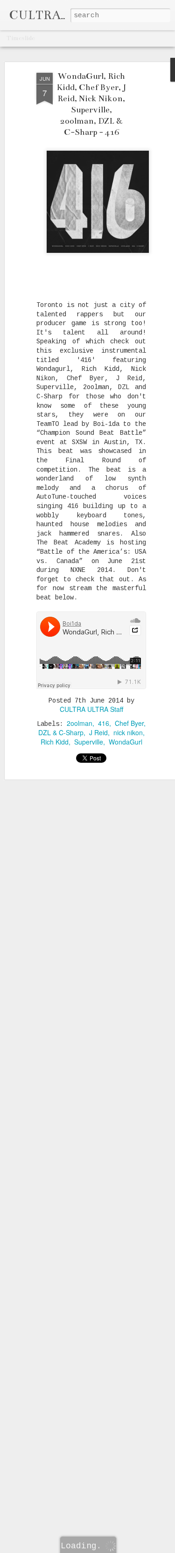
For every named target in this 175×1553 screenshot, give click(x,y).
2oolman (79, 723)
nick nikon (128, 732)
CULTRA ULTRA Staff (91, 709)
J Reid (98, 732)
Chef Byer (129, 723)
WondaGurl (125, 741)
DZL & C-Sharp (61, 732)
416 (103, 723)
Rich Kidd (55, 741)
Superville (88, 741)
